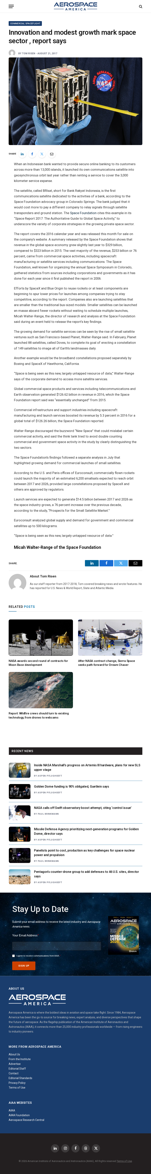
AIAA (12, 1110)
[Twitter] (42, 154)
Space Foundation (83, 213)
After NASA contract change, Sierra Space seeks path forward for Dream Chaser (106, 663)
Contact (13, 1073)
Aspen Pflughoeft (50, 776)
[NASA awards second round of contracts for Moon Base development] (41, 637)
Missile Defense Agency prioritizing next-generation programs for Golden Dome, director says (86, 831)
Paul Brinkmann (48, 814)
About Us (14, 1054)
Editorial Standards (20, 1078)
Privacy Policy (17, 1082)
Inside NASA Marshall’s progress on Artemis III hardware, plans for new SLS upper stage (87, 767)
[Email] (52, 154)
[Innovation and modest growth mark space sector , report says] (75, 101)
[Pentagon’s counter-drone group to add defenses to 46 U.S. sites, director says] (19, 876)
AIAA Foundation (19, 1115)
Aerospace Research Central (26, 1120)
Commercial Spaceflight (25, 23)
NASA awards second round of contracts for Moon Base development (38, 663)
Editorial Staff (17, 1068)
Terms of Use (17, 1087)
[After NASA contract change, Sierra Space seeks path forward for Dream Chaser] (110, 637)
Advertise (15, 1063)
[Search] (140, 6)
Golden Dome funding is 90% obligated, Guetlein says (71, 786)
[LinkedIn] (22, 154)
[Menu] (11, 6)
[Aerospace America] (75, 6)
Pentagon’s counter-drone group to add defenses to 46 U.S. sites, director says (86, 874)
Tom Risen (28, 53)
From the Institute (20, 1059)
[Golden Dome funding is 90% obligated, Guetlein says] (19, 791)
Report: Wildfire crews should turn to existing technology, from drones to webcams (39, 715)
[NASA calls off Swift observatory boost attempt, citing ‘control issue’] (19, 812)
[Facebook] (32, 154)
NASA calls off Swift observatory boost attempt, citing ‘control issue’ (83, 808)
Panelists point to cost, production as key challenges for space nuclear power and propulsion (84, 853)
